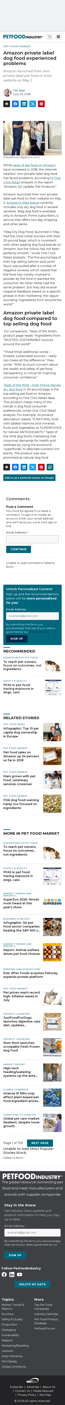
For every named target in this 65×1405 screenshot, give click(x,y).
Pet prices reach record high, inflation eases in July (21, 996)
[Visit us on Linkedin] (11, 1274)
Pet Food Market (17, 46)
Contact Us (22, 1390)
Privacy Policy (27, 1394)
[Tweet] (32, 104)
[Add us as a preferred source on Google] (50, 467)
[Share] (15, 104)
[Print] (6, 104)
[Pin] (41, 104)
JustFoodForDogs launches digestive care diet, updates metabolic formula (21, 1021)
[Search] (49, 36)
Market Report (14, 1064)
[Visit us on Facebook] (4, 1274)
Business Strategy (16, 918)
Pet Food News (14, 724)
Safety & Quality (15, 680)
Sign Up (16, 638)
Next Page (40, 1143)
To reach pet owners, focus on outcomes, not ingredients (22, 665)
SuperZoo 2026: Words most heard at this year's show (21, 903)
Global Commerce (15, 1089)
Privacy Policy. (38, 631)
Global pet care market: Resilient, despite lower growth (21, 1122)
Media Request (43, 1390)
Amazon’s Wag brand (22, 203)
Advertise (33, 1387)
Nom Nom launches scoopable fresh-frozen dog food (21, 1046)
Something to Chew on (19, 1114)
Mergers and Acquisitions (21, 969)
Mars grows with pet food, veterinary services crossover (19, 780)
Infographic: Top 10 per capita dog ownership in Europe (21, 732)
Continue (18, 549)
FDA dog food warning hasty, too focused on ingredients (21, 804)
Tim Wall (19, 90)
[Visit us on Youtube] (19, 1274)
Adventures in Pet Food (20, 657)
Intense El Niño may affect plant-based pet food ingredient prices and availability (21, 1097)
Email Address (17, 532)
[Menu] (58, 36)
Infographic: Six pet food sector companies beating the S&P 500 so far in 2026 (21, 926)
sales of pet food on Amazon (34, 165)
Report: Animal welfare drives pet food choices (21, 952)
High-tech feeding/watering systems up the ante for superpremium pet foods (20, 1072)
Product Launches (16, 1013)
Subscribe (16, 1387)
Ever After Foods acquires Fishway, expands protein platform (30, 975)
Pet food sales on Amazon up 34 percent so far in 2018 (21, 756)
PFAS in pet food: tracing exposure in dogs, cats (18, 688)
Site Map (45, 1394)
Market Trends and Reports (17, 894)
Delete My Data (32, 1284)
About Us (49, 1387)
